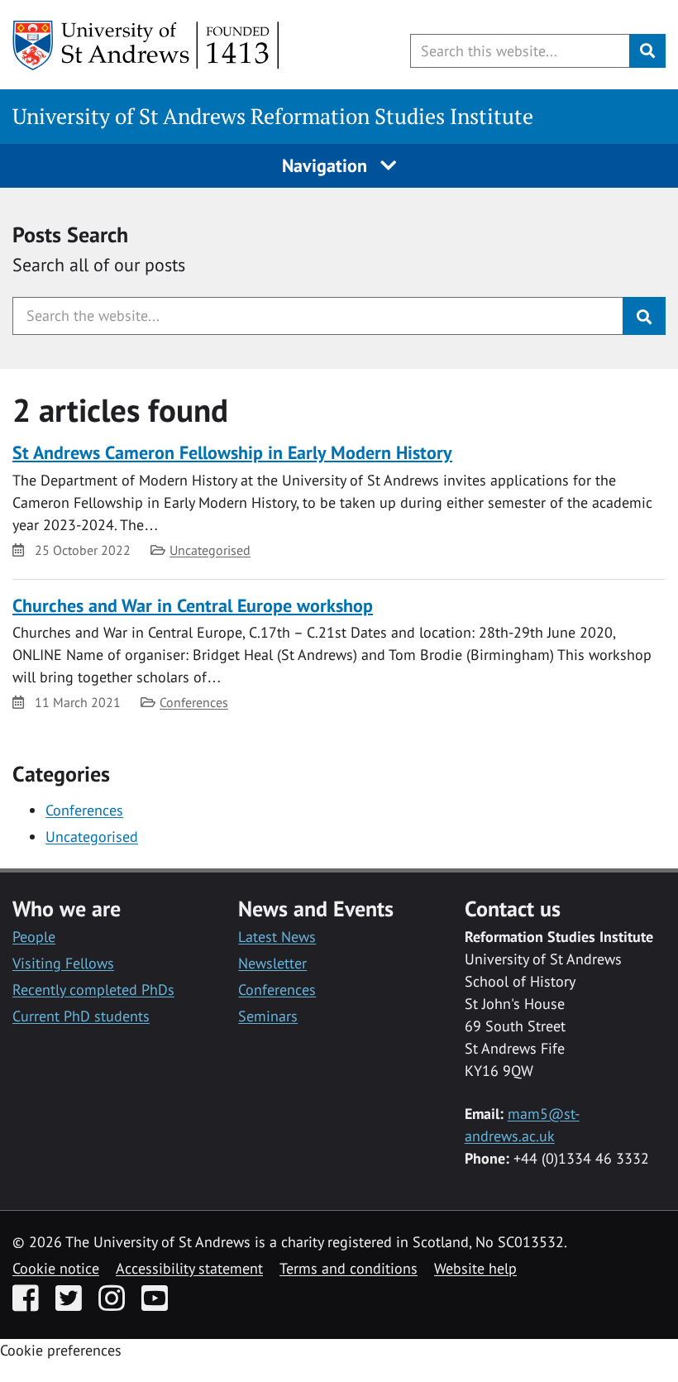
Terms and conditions (348, 1268)
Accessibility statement (189, 1268)
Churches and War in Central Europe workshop (192, 605)
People (33, 936)
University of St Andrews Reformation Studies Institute (272, 116)
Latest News (277, 936)
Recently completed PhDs (93, 989)
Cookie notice (55, 1268)
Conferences (194, 702)
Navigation (327, 165)
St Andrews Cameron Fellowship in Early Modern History (232, 452)
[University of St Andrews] (146, 45)
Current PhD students (81, 1016)
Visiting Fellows (63, 963)
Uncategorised (210, 550)
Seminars (268, 1016)
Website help (475, 1268)
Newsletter (272, 963)
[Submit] (644, 316)
